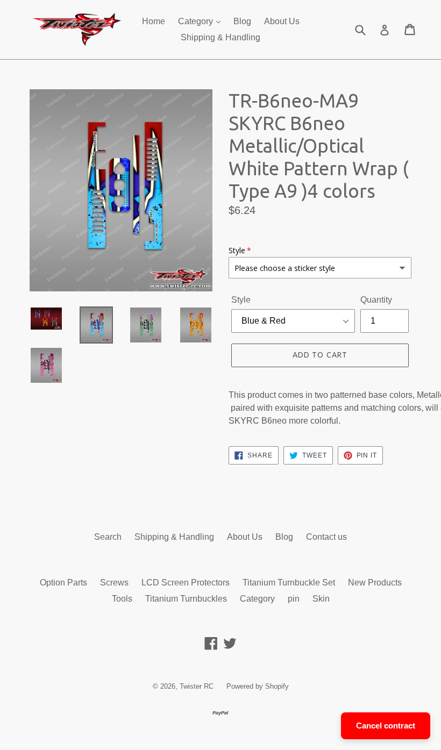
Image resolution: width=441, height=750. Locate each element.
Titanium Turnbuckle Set (289, 582)
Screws (114, 582)
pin (294, 598)
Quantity (376, 299)
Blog (242, 21)
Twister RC (197, 686)
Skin (321, 598)
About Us (282, 21)
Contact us (326, 536)
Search (108, 536)
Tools (122, 598)
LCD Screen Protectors (185, 582)
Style (241, 299)
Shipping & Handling (220, 37)
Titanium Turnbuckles (186, 598)
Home (153, 21)
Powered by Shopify (257, 686)
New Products (375, 582)
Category (196, 21)
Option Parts (63, 582)
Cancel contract (385, 725)
